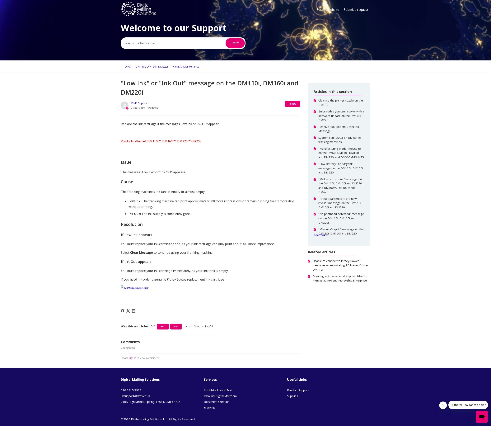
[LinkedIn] (133, 311)
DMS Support (140, 103)
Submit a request (356, 9)
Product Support (298, 390)
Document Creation (216, 402)
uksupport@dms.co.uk (135, 396)
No (176, 326)
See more (320, 235)
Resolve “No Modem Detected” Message (339, 129)
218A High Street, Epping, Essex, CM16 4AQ (150, 402)
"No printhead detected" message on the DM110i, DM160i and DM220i (341, 218)
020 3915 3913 (131, 390)
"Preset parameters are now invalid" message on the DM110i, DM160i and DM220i (340, 203)
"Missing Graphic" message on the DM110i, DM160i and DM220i (341, 231)
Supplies (292, 396)
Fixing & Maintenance (185, 66)
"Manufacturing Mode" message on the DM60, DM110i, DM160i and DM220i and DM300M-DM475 (341, 153)
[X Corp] (128, 311)
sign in (132, 358)
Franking (209, 407)
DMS (128, 66)
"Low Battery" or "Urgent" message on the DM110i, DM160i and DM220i (340, 168)
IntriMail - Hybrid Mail (218, 390)
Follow (292, 103)
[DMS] (139, 15)
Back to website (327, 9)
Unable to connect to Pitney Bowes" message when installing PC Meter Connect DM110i (341, 265)
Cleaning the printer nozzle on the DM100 (340, 102)
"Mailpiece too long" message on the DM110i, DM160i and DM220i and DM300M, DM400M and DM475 (340, 185)
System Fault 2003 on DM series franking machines (340, 140)
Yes (163, 326)
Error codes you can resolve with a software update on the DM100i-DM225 (341, 115)
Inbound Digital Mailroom (220, 396)
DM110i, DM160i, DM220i (151, 66)
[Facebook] (122, 311)
